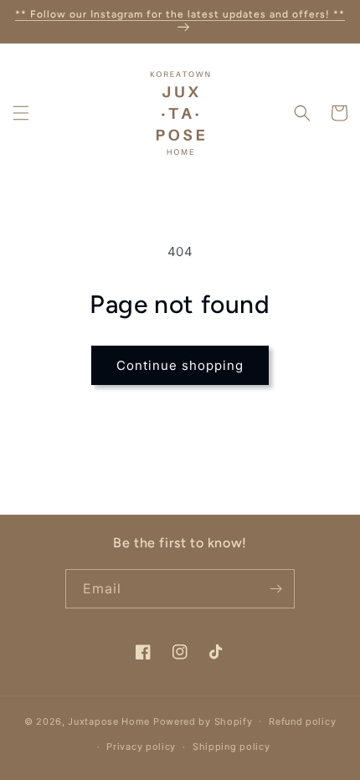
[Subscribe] (275, 588)
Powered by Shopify (203, 720)
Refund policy (302, 721)
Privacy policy (141, 746)
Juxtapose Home (109, 720)
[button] (21, 113)
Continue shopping (180, 365)
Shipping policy (231, 746)
